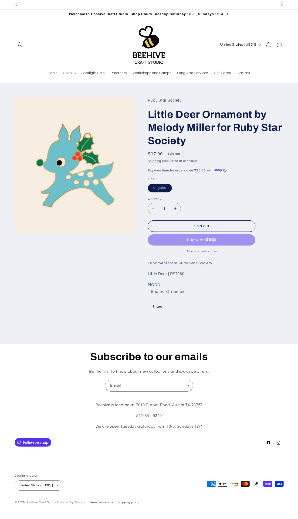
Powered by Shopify (71, 502)
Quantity (154, 198)
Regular (162, 189)
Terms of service (101, 502)
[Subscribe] (187, 385)
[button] (20, 44)
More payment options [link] (202, 251)
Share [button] (157, 306)
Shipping (154, 161)
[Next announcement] (282, 4)
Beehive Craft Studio (41, 502)
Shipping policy (128, 502)
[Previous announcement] (16, 4)
